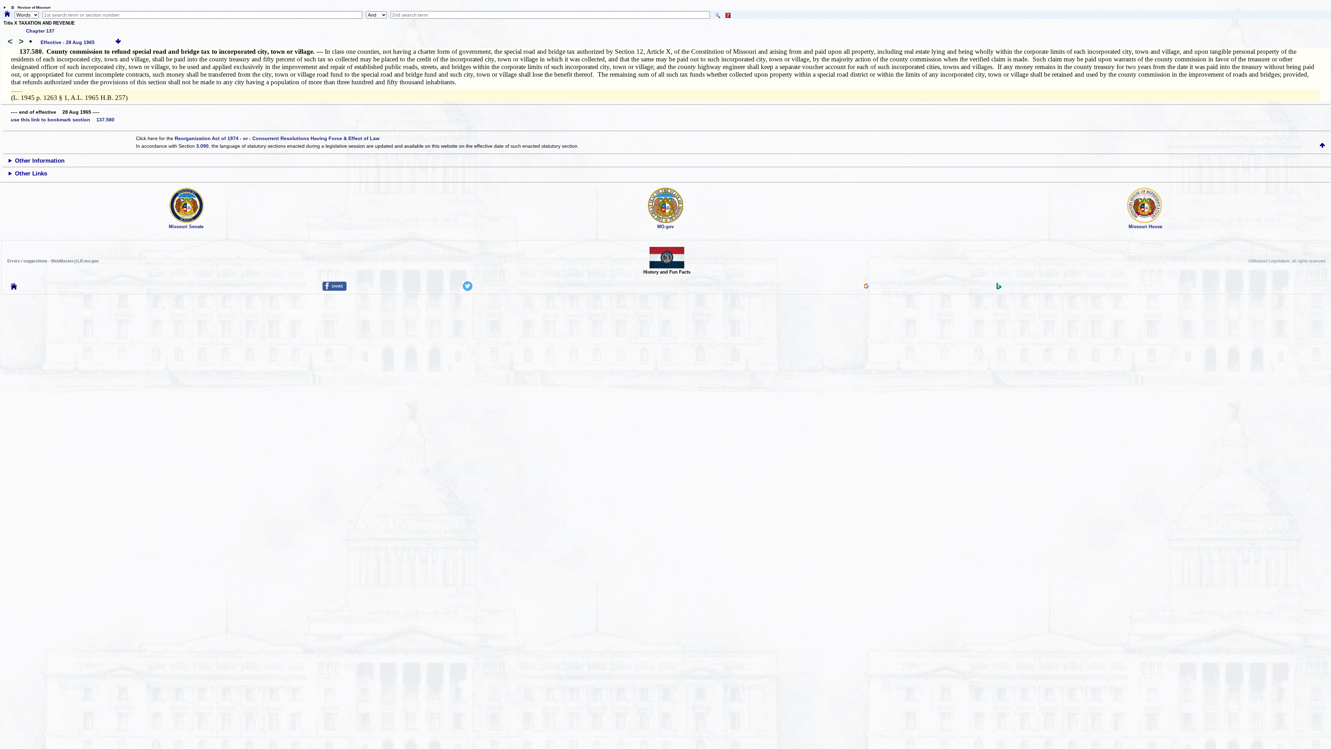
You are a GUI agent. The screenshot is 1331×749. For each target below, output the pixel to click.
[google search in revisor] (866, 287)
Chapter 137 (40, 31)
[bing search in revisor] (999, 288)
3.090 (202, 146)
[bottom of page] (118, 42)
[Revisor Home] (13, 288)
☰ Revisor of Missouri (29, 7)
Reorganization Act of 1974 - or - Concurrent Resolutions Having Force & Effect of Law (277, 138)
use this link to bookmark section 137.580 (62, 119)
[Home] (7, 14)
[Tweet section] (467, 289)
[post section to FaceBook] (334, 289)
